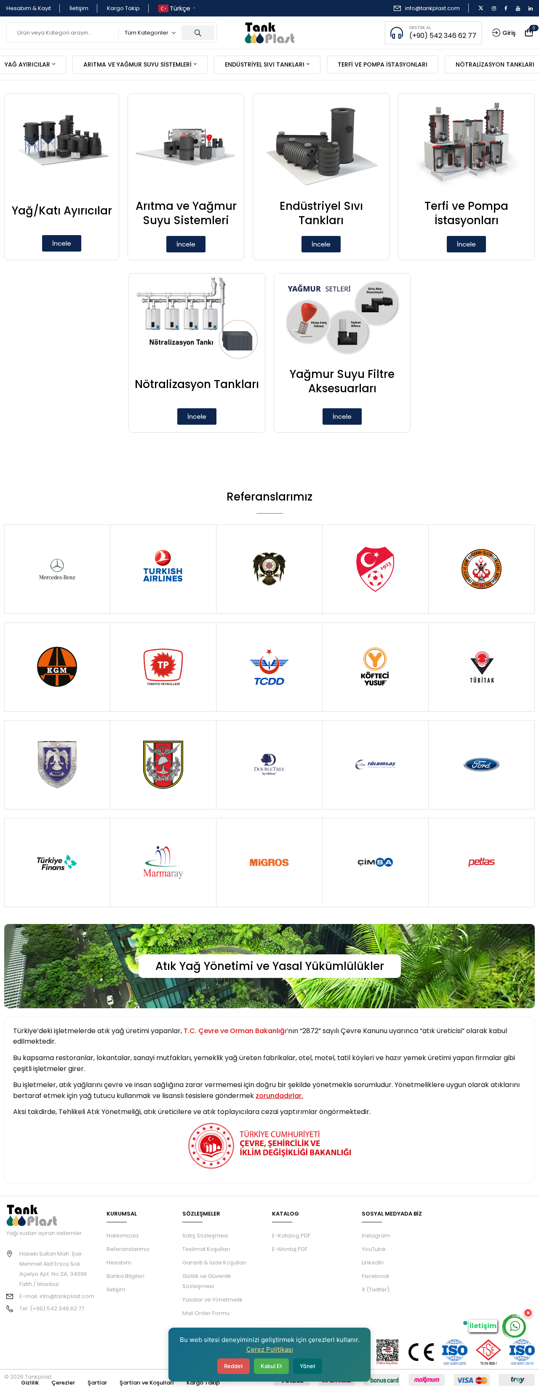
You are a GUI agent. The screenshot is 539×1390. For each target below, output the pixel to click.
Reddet (233, 1366)
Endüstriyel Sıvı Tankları (321, 213)
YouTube (374, 1249)
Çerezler (63, 1383)
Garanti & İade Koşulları (214, 1263)
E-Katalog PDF (291, 1236)
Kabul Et (271, 1366)
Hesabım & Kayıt (28, 8)
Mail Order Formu (205, 1313)
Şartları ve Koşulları (147, 1383)
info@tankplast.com (432, 8)
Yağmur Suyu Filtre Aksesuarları (342, 381)
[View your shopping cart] (529, 33)
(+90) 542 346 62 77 (442, 35)
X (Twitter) (376, 1290)
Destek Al (420, 27)
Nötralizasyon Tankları (197, 384)
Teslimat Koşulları (206, 1249)
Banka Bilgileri (125, 1276)
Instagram (376, 1236)
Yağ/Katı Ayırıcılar (62, 210)
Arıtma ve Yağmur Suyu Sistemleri (186, 213)
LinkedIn (373, 1263)
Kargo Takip (123, 8)
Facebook (376, 1276)
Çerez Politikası (269, 1349)
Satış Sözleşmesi (205, 1236)
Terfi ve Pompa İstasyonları (466, 213)
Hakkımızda (123, 1236)
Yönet (307, 1366)
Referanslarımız (128, 1249)
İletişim (78, 8)
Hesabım (119, 1263)
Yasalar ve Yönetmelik (212, 1300)
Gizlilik (30, 1383)
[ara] (197, 32)
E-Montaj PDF (289, 1249)
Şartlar (97, 1383)
